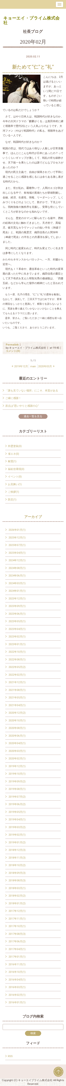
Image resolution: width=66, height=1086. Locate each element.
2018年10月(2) (17, 865)
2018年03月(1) (17, 888)
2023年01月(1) (17, 644)
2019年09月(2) (17, 781)
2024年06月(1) (17, 575)
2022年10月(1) (17, 651)
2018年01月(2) (17, 903)
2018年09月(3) (17, 873)
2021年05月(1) (17, 697)
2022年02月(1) (17, 674)
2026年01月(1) (17, 529)
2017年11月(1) (17, 918)
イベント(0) (15, 476)
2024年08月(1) (17, 568)
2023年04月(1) (17, 629)
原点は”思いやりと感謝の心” (22, 405)
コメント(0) (13, 351)
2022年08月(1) (17, 659)
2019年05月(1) (17, 812)
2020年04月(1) (17, 743)
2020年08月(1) (17, 728)
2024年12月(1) (17, 560)
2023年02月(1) (17, 636)
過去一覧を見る (33, 416)
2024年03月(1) (17, 583)
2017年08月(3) (17, 933)
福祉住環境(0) (16, 469)
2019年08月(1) (17, 789)
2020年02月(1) (17, 758)
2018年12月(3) (17, 850)
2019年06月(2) (17, 804)
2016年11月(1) (17, 964)
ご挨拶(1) (13, 491)
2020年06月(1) (17, 735)
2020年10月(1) (17, 720)
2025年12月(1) (17, 537)
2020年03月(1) (17, 751)
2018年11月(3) (17, 857)
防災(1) (12, 499)
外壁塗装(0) (15, 446)
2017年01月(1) (17, 956)
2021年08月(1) (17, 690)
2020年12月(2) (17, 712)
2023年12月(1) (17, 598)
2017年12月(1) (17, 911)
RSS (10, 1056)
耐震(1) (12, 461)
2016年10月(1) (17, 972)
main (33, 366)
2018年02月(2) (17, 895)
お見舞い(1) (15, 484)
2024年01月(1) (17, 590)
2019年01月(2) (17, 842)
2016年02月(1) (17, 994)
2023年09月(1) (17, 606)
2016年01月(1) (17, 1002)
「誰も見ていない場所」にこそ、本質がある (31, 390)
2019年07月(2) (17, 796)
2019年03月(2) (17, 827)
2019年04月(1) (17, 819)
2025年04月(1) (17, 552)
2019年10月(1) (17, 773)
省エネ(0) (13, 453)
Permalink (12, 344)
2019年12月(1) (17, 766)
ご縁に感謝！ (13, 398)
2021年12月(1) (17, 682)
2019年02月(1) (17, 834)
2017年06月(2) (17, 941)
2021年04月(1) (17, 705)
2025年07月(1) (17, 545)
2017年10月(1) (17, 926)
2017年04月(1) (17, 949)
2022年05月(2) (17, 667)
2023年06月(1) (17, 613)
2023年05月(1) (17, 621)
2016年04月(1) (17, 979)
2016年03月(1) (17, 987)
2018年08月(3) (17, 880)
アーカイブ (33, 517)
